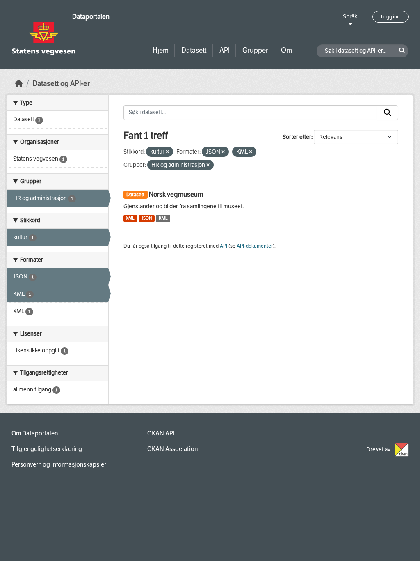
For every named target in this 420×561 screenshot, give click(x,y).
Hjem (161, 50)
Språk (350, 16)
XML (130, 218)
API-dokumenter (255, 246)
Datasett (194, 50)
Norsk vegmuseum (176, 194)
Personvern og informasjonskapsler (58, 464)
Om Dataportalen (34, 433)
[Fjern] (167, 152)
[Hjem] (19, 83)
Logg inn (390, 17)
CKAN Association (172, 449)
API (224, 50)
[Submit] (387, 112)
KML (163, 218)
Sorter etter (297, 136)
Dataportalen (91, 17)
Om (286, 50)
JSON (147, 218)
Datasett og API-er (61, 83)
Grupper (255, 50)
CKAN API (161, 433)
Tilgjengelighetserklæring (46, 449)
